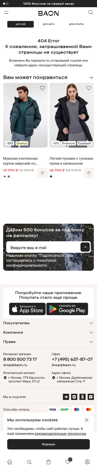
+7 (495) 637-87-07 (72, 359)
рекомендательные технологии (60, 433)
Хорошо (48, 444)
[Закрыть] (87, 420)
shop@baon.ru (15, 365)
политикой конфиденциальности (31, 263)
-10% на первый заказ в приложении (48, 3)
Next (91, 78)
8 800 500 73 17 (20, 359)
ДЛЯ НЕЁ (21, 24)
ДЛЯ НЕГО (48, 24)
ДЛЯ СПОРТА (76, 24)
